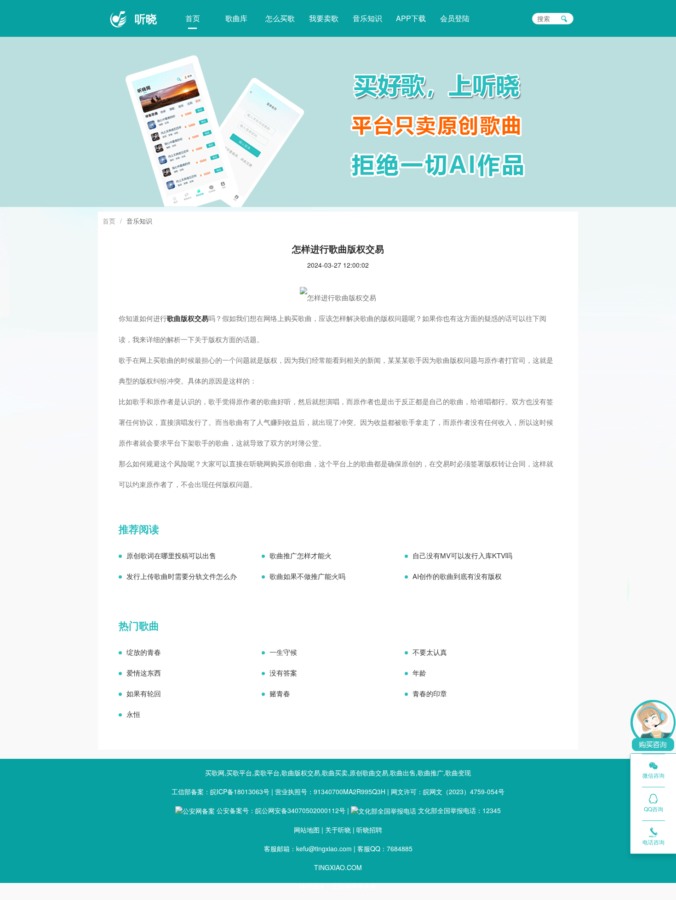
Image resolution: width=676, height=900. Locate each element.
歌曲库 (236, 18)
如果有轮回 (143, 693)
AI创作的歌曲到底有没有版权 (457, 576)
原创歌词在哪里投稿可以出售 (171, 555)
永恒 (133, 714)
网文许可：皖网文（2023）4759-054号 (447, 791)
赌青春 (279, 693)
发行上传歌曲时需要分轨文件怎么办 (181, 576)
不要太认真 (429, 652)
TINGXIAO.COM (338, 867)
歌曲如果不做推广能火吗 (307, 576)
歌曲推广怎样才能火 (300, 555)
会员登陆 (455, 18)
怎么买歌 (280, 18)
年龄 (419, 672)
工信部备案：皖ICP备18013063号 (220, 791)
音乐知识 (367, 18)
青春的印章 (429, 693)
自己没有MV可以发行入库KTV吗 (462, 555)
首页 (192, 18)
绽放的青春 (143, 652)
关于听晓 (338, 829)
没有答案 (283, 672)
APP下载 (411, 18)
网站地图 (307, 829)
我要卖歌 (323, 18)
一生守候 (283, 652)
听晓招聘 (369, 829)
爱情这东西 (143, 672)
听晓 (146, 18)
